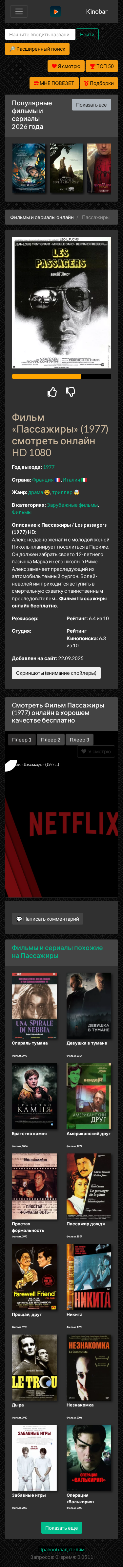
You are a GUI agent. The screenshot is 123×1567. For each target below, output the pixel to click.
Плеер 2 (50, 739)
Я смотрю (98, 751)
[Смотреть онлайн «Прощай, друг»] (34, 1276)
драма (35, 492)
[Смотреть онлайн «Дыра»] (34, 1367)
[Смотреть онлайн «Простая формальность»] (34, 1186)
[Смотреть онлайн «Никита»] (89, 1276)
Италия (71, 480)
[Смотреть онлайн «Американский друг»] (89, 1095)
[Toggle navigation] (19, 11)
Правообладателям (61, 1549)
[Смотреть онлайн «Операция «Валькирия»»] (89, 1457)
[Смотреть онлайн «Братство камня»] (34, 1095)
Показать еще (61, 1528)
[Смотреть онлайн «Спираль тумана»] (34, 1005)
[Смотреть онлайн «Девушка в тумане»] (89, 1005)
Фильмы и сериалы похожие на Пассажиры (57, 951)
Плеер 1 (21, 739)
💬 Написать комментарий (47, 919)
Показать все (91, 105)
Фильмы (21, 512)
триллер (62, 492)
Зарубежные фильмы (72, 505)
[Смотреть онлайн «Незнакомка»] (89, 1367)
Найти (87, 34)
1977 (49, 467)
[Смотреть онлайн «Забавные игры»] (34, 1457)
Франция (42, 480)
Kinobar (97, 11)
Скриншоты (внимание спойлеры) (56, 673)
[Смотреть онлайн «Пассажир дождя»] (89, 1186)
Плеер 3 (79, 739)
